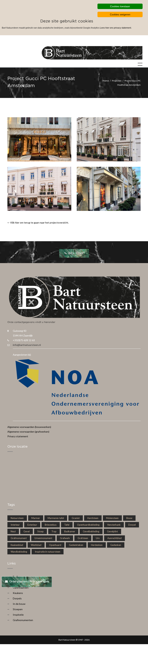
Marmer (35, 518)
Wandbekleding (19, 551)
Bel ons (75, 253)
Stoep (40, 531)
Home (106, 80)
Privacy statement (17, 436)
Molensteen (112, 518)
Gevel (26, 531)
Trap (53, 531)
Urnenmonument (43, 538)
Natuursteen (17, 518)
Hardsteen (92, 518)
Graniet (76, 518)
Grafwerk (65, 538)
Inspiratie (18, 614)
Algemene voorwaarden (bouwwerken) (29, 426)
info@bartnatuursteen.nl (27, 344)
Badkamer (69, 531)
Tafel (66, 524)
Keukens (18, 592)
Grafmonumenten (23, 620)
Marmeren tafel (56, 518)
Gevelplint (112, 531)
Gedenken (115, 545)
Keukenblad (17, 545)
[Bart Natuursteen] (92, 52)
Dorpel (132, 524)
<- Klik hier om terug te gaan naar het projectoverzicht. (38, 222)
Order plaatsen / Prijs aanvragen (28, 581)
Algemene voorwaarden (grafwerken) (28, 431)
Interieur (15, 524)
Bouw (129, 518)
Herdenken (97, 545)
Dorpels (17, 598)
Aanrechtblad (114, 538)
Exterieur (32, 524)
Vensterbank (114, 524)
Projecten (116, 80)
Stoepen (18, 609)
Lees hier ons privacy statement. (116, 28)
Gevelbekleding (91, 531)
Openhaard (55, 545)
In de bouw (19, 603)
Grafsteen (83, 538)
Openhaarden (21, 587)
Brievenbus (50, 524)
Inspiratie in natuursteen (47, 551)
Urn (98, 538)
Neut (13, 531)
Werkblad (36, 545)
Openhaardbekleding (88, 524)
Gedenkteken (76, 545)
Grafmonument (19, 538)
